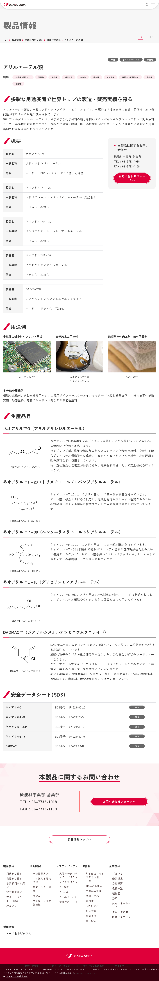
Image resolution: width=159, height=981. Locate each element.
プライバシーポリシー (16, 976)
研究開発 (35, 866)
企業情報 (114, 866)
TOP (5, 39)
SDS (137, 707)
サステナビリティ (67, 866)
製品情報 (16, 39)
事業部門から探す (34, 39)
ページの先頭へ (152, 860)
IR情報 (87, 866)
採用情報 (8, 927)
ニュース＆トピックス (17, 933)
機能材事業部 (54, 39)
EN (152, 37)
